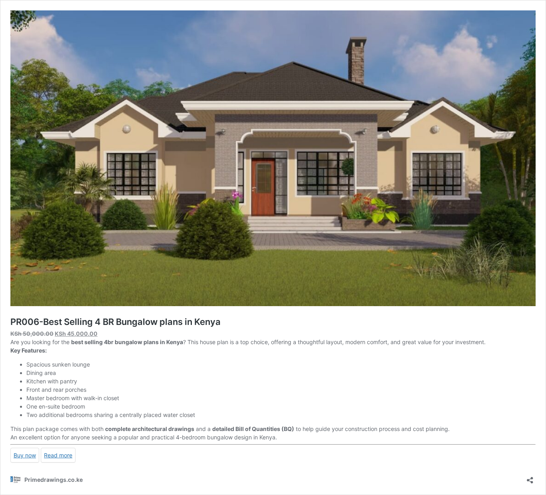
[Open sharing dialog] (530, 477)
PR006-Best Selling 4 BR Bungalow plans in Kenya (115, 322)
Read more (58, 455)
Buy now (25, 455)
